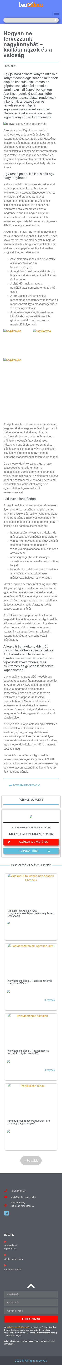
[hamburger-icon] (56, 13)
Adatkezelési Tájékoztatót (18, 1327)
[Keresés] (55, 20)
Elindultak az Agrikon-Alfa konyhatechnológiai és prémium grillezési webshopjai (31, 913)
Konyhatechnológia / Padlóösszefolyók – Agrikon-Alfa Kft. (30, 982)
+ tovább (31, 1160)
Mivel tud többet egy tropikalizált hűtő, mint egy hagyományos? (29, 1122)
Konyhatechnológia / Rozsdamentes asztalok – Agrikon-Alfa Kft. (28, 1052)
